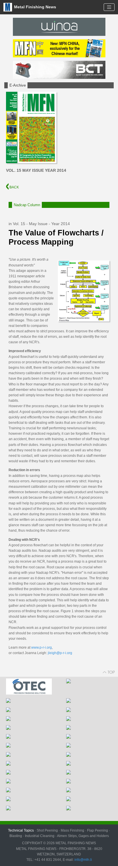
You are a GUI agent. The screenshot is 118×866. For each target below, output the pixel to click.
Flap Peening (97, 830)
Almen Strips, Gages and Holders (83, 836)
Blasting (15, 836)
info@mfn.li (83, 860)
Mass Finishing (72, 830)
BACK (14, 187)
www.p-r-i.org (41, 647)
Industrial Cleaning (39, 836)
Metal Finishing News (34, 7)
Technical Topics (21, 830)
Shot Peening (47, 830)
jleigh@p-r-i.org (60, 653)
